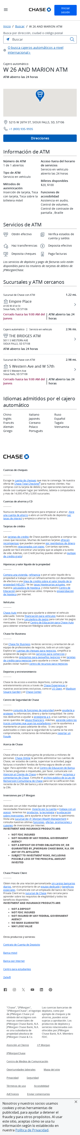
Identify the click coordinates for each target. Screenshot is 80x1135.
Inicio (7, 26)
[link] (5, 990)
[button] (76, 1101)
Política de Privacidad (31, 1130)
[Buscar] (72, 39)
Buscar (20, 26)
